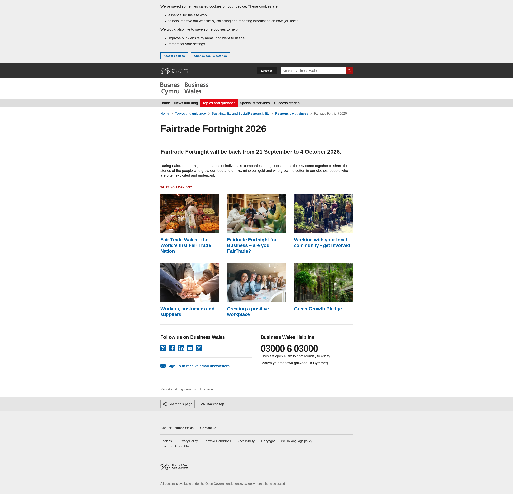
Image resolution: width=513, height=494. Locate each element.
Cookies (166, 441)
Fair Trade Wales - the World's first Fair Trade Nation (185, 245)
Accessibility (245, 441)
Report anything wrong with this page (186, 389)
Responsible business (291, 113)
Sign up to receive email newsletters (199, 366)
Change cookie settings (210, 55)
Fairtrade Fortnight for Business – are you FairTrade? (251, 245)
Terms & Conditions (217, 441)
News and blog (186, 103)
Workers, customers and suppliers (187, 311)
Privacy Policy (188, 441)
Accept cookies (174, 55)
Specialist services (255, 103)
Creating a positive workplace (248, 311)
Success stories (286, 103)
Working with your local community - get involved (322, 242)
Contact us (208, 428)
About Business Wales (177, 428)
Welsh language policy (296, 441)
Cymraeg (267, 70)
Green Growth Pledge (318, 308)
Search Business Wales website (349, 70)
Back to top (215, 404)
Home (165, 103)
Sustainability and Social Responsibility (240, 113)
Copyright (267, 441)
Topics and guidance (218, 103)
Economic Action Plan (175, 446)
